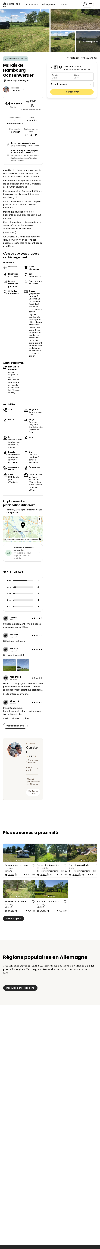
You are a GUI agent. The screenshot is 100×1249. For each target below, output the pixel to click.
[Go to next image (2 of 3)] (65, 853)
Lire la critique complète (16, 693)
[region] (19, 853)
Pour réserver (72, 91)
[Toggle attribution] (39, 539)
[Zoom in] (39, 519)
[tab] (16, 860)
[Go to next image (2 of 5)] (33, 853)
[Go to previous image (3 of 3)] (38, 853)
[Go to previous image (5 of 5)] (6, 853)
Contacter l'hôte (33, 792)
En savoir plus (13, 918)
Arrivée (55, 75)
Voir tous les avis (15, 725)
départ (77, 75)
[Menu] (87, 4)
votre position (12, 512)
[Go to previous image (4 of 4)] (70, 853)
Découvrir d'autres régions (20, 987)
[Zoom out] (39, 523)
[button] (23, 525)
